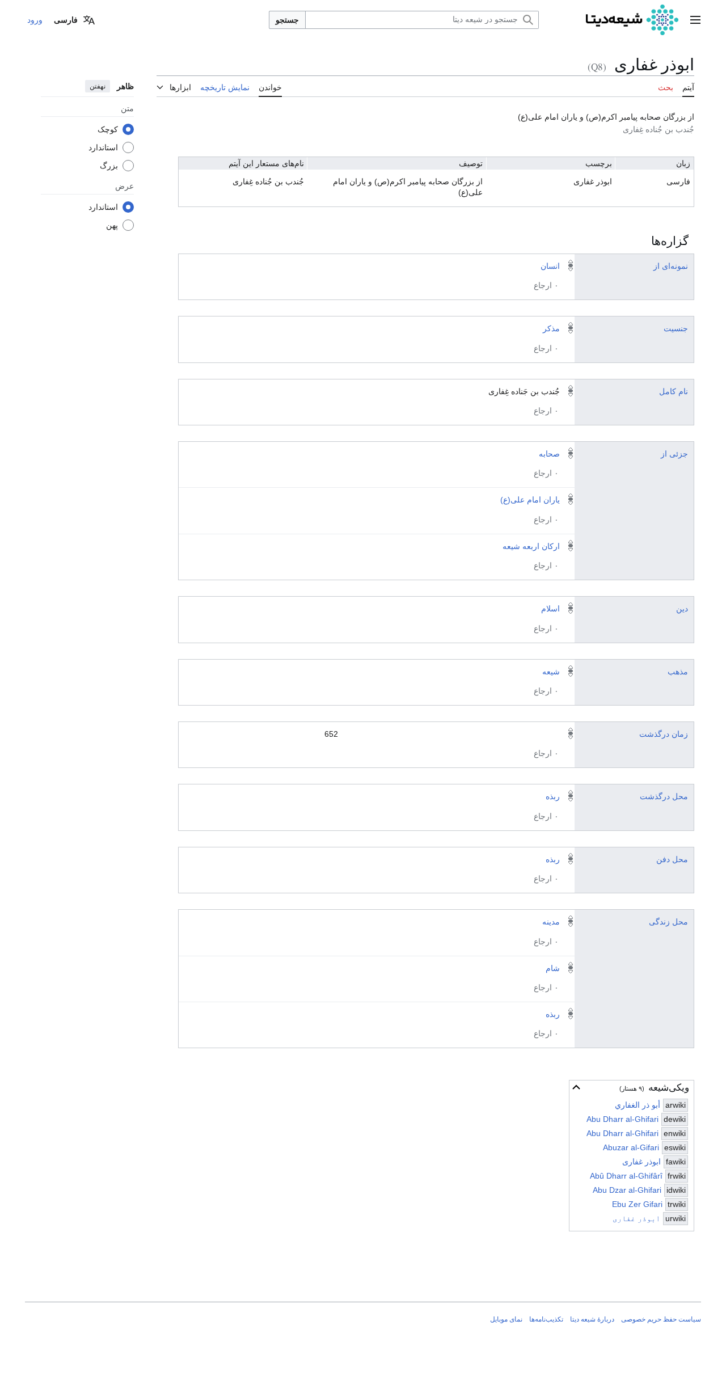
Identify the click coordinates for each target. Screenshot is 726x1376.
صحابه (549, 453)
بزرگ (109, 165)
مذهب (678, 671)
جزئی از (674, 453)
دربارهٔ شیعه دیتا (592, 1319)
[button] (695, 20)
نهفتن (97, 86)
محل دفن (672, 859)
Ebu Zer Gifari (637, 1204)
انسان (550, 266)
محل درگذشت (664, 796)
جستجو (287, 19)
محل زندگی (668, 921)
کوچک (108, 128)
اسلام (550, 608)
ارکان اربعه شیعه (531, 546)
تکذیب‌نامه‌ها (546, 1319)
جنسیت (676, 328)
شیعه (551, 671)
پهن (112, 224)
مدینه (551, 921)
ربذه (553, 796)
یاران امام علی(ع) (530, 499)
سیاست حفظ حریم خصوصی (661, 1319)
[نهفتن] (576, 1087)
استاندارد (103, 146)
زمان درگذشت (663, 733)
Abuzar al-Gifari (631, 1147)
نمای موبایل (506, 1319)
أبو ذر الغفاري (637, 1104)
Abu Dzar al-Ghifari (627, 1189)
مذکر (551, 328)
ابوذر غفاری (641, 1161)
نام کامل (673, 391)
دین (682, 608)
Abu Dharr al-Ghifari (622, 1119)
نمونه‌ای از (670, 266)
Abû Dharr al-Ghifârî (626, 1175)
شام (553, 968)
